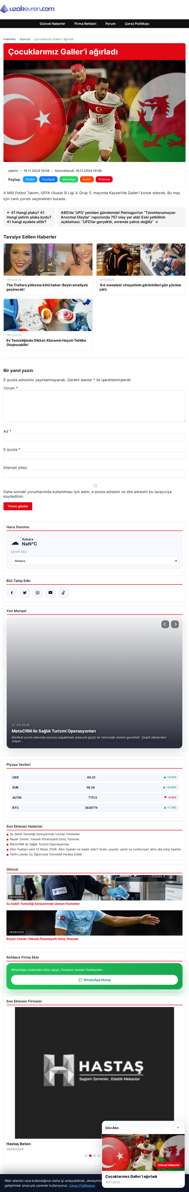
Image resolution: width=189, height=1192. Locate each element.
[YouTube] (50, 592)
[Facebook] (11, 592)
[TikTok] (63, 592)
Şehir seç (19, 551)
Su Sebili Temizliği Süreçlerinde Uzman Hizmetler (45, 834)
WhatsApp (68, 179)
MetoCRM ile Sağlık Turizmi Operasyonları (39, 844)
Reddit (87, 179)
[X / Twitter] (24, 592)
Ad (7, 431)
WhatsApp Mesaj (94, 980)
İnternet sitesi (15, 467)
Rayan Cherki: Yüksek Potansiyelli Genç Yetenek (44, 839)
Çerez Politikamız (82, 1185)
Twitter (30, 179)
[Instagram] (37, 592)
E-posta (11, 449)
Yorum (10, 388)
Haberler (9, 39)
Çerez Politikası (137, 24)
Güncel (25, 39)
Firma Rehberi (85, 24)
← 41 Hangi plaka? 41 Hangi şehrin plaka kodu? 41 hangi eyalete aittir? (29, 217)
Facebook (48, 179)
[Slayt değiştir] (86, 1156)
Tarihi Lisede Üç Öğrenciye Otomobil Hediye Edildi (46, 854)
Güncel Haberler (52, 24)
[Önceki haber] (165, 624)
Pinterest (104, 179)
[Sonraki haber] (175, 624)
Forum (111, 24)
